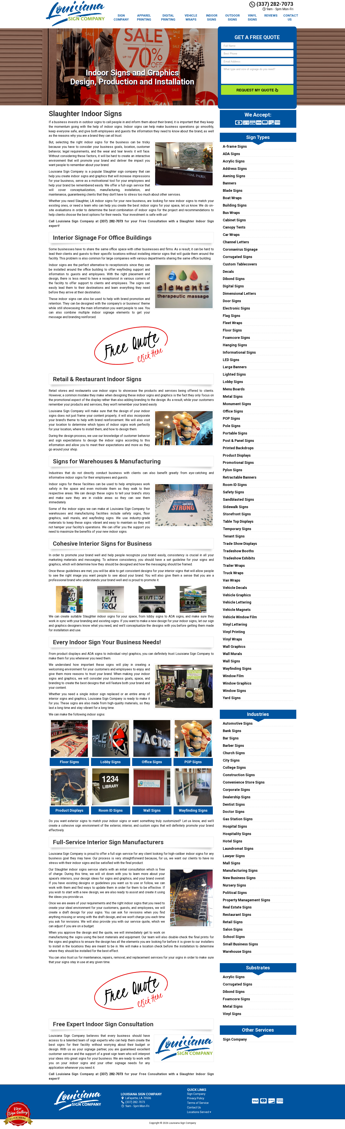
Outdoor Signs (232, 17)
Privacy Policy (195, 1098)
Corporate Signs (236, 790)
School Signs (234, 937)
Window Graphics (237, 683)
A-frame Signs (235, 146)
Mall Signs (231, 863)
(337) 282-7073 (274, 4)
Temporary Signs (237, 529)
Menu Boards (234, 389)
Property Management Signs (246, 900)
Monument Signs (237, 404)
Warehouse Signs (237, 951)
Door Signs (232, 301)
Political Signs (235, 893)
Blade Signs (232, 190)
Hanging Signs (235, 345)
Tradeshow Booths (238, 551)
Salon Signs (233, 929)
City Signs (231, 760)
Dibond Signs (234, 279)
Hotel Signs (232, 841)
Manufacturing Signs (240, 870)
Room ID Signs (235, 485)
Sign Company (121, 17)
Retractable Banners (239, 477)
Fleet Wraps (232, 323)
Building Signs (235, 205)
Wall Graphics (234, 646)
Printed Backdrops (238, 448)
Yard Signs (232, 698)
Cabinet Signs (234, 220)
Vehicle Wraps (191, 17)
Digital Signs (233, 286)
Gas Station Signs (238, 819)
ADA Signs (231, 154)
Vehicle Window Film (240, 617)
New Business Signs (239, 878)
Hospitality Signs (237, 834)
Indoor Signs (211, 17)
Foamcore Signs (236, 337)
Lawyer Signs (234, 856)
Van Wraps (231, 580)
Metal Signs (233, 396)
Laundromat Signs (238, 848)
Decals (228, 271)
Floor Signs (232, 330)
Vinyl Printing (234, 632)
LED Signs (231, 360)
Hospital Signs (235, 826)
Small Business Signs (240, 944)
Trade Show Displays (240, 543)
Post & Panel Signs (238, 440)
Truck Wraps (233, 573)
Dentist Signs (234, 804)
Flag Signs (231, 316)
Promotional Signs (238, 462)
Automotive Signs (238, 723)
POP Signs (231, 418)
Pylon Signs (232, 470)
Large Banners (235, 367)
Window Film (233, 676)
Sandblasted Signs (238, 499)
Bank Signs (232, 731)
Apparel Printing (144, 17)
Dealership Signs (236, 797)
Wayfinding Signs (237, 668)
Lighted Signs (234, 374)
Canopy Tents (234, 227)
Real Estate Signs (237, 907)
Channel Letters (236, 242)
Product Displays (237, 455)
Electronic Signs (236, 308)
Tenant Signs (234, 536)
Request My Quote (255, 90)
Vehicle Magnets (237, 610)
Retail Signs (233, 922)
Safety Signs (233, 492)
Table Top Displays (238, 521)
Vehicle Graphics (237, 595)
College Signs (234, 767)
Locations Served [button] (198, 1112)
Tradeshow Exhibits (239, 558)
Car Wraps (231, 235)
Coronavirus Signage (240, 249)
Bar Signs (231, 738)
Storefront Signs (237, 514)
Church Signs (234, 753)
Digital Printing (168, 17)
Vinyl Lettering (235, 624)
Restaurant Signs (237, 914)
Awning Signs (234, 176)
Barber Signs (233, 745)
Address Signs (235, 168)
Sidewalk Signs (235, 507)
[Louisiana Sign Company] (77, 1100)
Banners (229, 183)
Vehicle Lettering (237, 602)
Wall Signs (231, 661)
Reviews (271, 15)
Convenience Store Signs (244, 782)
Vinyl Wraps (232, 639)
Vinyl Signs (252, 17)
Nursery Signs (234, 885)
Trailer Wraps (234, 565)
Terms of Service (198, 1102)
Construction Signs (239, 775)
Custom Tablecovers (240, 264)
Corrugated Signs (237, 257)
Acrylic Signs (234, 161)
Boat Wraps (232, 198)
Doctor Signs (233, 811)
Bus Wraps (231, 213)
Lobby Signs (233, 382)
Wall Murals (232, 654)
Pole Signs (231, 426)
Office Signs (233, 411)
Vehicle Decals (235, 588)
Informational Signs (239, 352)
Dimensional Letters (239, 293)
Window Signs (234, 691)
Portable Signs (235, 433)
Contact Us (290, 17)
